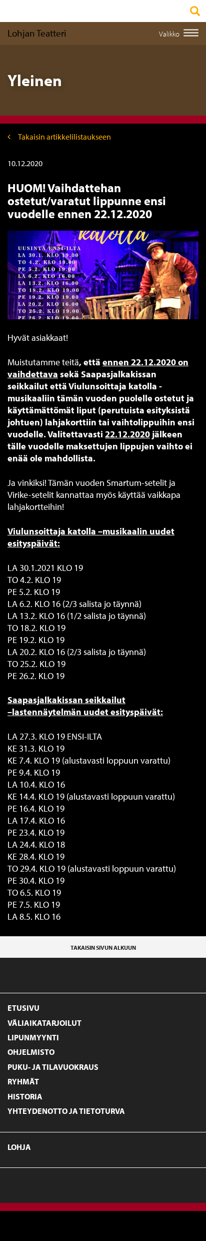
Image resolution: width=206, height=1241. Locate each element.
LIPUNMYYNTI (33, 1037)
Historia (25, 1096)
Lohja (19, 1147)
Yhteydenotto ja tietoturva (66, 1111)
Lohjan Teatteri (37, 33)
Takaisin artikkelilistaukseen (64, 137)
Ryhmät (23, 1081)
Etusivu (24, 1008)
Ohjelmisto (31, 1052)
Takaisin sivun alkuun (103, 947)
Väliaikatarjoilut (45, 1023)
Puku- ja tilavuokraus (53, 1067)
